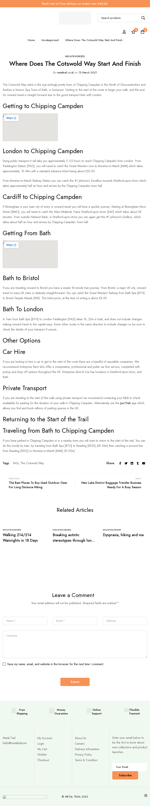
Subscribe (125, 775)
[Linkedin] (132, 463)
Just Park (125, 403)
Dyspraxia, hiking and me (123, 535)
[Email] (144, 463)
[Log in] (124, 32)
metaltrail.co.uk (63, 73)
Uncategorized (50, 40)
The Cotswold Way (32, 463)
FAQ (15, 463)
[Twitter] (126, 463)
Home (31, 40)
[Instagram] (145, 795)
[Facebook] (120, 463)
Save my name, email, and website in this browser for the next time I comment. (55, 664)
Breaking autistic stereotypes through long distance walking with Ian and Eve (73, 543)
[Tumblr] (138, 463)
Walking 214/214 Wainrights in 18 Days (20, 537)
